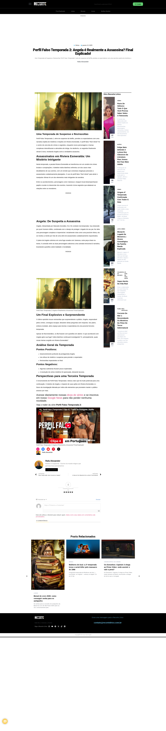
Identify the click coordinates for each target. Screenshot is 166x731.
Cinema (106, 561)
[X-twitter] (58, 626)
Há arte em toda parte (126, 275)
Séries (77, 45)
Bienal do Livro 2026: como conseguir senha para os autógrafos (45, 598)
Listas (73, 11)
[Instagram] (37, 449)
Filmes (119, 308)
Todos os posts (51, 469)
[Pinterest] (53, 449)
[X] (58, 449)
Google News (55, 398)
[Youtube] (48, 449)
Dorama (83, 11)
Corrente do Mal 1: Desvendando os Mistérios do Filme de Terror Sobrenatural (122, 320)
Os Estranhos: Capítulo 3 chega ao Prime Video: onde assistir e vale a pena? (117, 567)
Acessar (98, 499)
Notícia (119, 144)
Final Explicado (60, 11)
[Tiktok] (61, 626)
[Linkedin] (64, 626)
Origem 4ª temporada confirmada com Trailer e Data (123, 197)
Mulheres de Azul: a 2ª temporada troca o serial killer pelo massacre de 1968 (83, 567)
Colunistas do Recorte (120, 274)
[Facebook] (43, 449)
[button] (30, 3)
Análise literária (105, 11)
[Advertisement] (83, 29)
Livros (93, 11)
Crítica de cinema (115, 561)
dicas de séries (75, 395)
